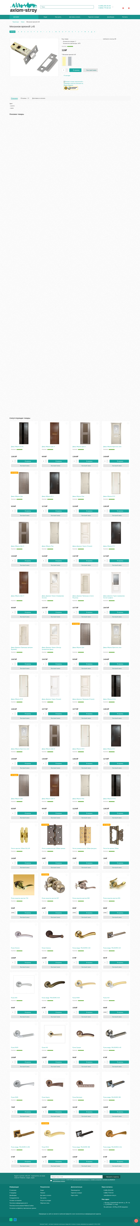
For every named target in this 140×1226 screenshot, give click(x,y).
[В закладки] (129, 119)
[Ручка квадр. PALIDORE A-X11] (116, 1134)
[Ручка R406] (85, 984)
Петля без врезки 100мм (111, 848)
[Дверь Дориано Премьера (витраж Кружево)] (24, 634)
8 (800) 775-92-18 (105, 8)
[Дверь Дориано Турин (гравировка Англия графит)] (116, 582)
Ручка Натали (15, 948)
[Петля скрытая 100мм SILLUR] (24, 835)
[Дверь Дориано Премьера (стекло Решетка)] (85, 582)
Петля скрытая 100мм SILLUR (20, 848)
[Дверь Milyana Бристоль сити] (116, 433)
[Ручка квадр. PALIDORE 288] (85, 1134)
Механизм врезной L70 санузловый (21, 142)
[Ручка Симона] (55, 935)
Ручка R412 (45, 1147)
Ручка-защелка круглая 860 (81, 898)
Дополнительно (76, 1187)
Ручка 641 (45, 1047)
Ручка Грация (76, 1047)
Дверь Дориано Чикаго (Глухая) (82, 546)
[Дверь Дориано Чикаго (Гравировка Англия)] (55, 582)
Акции (45, 17)
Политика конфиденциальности (19, 1203)
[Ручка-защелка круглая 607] (55, 885)
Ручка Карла (46, 1097)
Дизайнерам (110, 17)
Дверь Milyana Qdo (17, 496)
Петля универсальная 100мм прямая (53, 848)
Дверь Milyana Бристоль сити (112, 446)
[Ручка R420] (24, 1034)
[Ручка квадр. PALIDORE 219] (116, 935)
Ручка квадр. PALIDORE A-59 (51, 997)
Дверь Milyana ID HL (17, 446)
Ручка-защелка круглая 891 (111, 898)
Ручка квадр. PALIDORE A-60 (81, 948)
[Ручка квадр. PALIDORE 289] (116, 1084)
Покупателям (45, 1187)
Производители (75, 1190)
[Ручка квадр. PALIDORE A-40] (116, 1034)
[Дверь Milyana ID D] (116, 483)
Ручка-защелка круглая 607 (50, 898)
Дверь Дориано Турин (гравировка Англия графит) (114, 597)
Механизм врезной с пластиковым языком (23, 292)
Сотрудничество (14, 1198)
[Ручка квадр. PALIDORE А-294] (24, 1134)
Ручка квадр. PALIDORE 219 (112, 948)
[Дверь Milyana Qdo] (24, 483)
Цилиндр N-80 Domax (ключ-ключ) (21, 391)
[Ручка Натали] (24, 935)
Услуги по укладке (45, 1200)
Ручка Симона (46, 948)
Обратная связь (44, 1203)
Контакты (125, 17)
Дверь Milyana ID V (48, 496)
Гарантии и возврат (93, 17)
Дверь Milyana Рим (78, 496)
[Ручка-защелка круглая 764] (24, 885)
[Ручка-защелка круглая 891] (116, 885)
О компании (13, 1190)
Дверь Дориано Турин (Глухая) (51, 699)
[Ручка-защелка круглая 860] (85, 885)
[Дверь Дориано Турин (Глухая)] (55, 686)
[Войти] (118, 7)
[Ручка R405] (24, 1084)
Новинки (42, 1193)
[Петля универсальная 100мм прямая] (55, 835)
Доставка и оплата (74, 17)
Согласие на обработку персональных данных (23, 1208)
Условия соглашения (16, 1200)
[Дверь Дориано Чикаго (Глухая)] (85, 533)
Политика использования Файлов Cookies (22, 1205)
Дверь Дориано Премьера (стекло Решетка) (83, 597)
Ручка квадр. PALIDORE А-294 (20, 1147)
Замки (22, 22)
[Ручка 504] (24, 984)
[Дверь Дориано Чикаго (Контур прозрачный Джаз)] (55, 634)
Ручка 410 (106, 997)
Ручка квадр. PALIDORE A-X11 (112, 1147)
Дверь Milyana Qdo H (48, 446)
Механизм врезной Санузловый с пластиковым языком (27, 192)
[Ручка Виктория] (85, 1084)
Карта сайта (74, 1195)
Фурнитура (16, 22)
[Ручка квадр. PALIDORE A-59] (55, 984)
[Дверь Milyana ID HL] (24, 433)
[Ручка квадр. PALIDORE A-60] (85, 935)
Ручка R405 (14, 1097)
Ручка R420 (14, 1047)
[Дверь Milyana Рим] (85, 483)
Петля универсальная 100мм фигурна (84, 848)
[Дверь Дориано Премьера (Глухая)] (85, 686)
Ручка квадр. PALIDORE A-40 (112, 1047)
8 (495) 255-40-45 (105, 6)
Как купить (58, 17)
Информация (14, 1187)
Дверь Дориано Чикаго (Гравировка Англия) (53, 597)
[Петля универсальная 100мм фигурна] (85, 835)
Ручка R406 (76, 997)
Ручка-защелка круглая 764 (19, 898)
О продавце (13, 1193)
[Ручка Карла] (55, 1084)
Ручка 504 (14, 997)
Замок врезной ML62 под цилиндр (21, 242)
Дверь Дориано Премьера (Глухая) (83, 699)
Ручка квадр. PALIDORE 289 (112, 1097)
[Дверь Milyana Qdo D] (85, 433)
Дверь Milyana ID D (109, 496)
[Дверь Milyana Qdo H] (55, 433)
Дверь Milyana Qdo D (79, 446)
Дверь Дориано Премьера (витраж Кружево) (22, 648)
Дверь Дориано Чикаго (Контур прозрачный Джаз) (51, 648)
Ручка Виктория (77, 1097)
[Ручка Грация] (85, 1034)
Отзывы (25, 98)
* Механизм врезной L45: (69, 54)
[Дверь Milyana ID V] (55, 483)
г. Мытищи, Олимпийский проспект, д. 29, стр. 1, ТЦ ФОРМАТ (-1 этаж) (117, 1203)
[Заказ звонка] (136, 1221)
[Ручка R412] (55, 1134)
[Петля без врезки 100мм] (116, 835)
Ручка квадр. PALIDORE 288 (81, 1147)
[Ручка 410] (116, 984)
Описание (14, 98)
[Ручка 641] (55, 1034)
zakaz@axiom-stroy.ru (110, 1195)
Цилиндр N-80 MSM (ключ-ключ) (20, 341)
